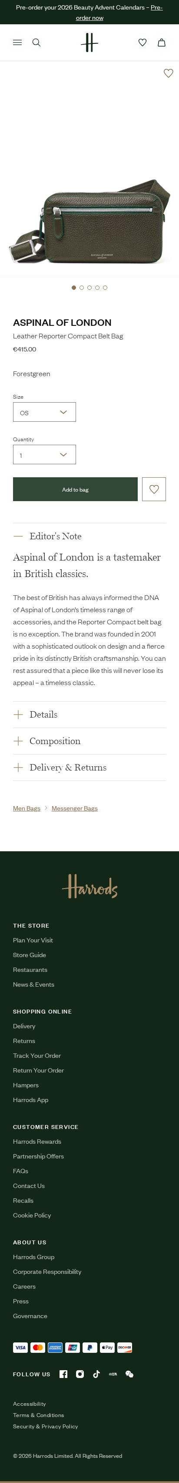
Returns (24, 1040)
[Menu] (17, 42)
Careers (24, 1285)
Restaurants (30, 969)
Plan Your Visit (33, 939)
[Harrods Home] (89, 42)
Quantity (23, 439)
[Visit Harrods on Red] (113, 1374)
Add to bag (75, 489)
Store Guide (29, 954)
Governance (30, 1315)
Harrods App (30, 1099)
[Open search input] (36, 42)
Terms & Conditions (38, 1415)
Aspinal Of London (62, 321)
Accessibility (29, 1404)
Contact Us (29, 1185)
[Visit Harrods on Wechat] (129, 1374)
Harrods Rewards (37, 1140)
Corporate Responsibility (47, 1271)
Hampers (26, 1084)
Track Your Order (37, 1055)
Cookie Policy (32, 1214)
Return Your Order (38, 1069)
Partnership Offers (38, 1155)
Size (18, 396)
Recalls (23, 1199)
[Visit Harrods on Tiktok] (96, 1374)
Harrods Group (33, 1256)
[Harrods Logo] (89, 886)
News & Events (33, 983)
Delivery (24, 1025)
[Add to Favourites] (168, 73)
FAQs (20, 1170)
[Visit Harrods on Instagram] (80, 1374)
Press (21, 1300)
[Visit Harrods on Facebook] (63, 1374)
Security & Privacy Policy (45, 1426)
